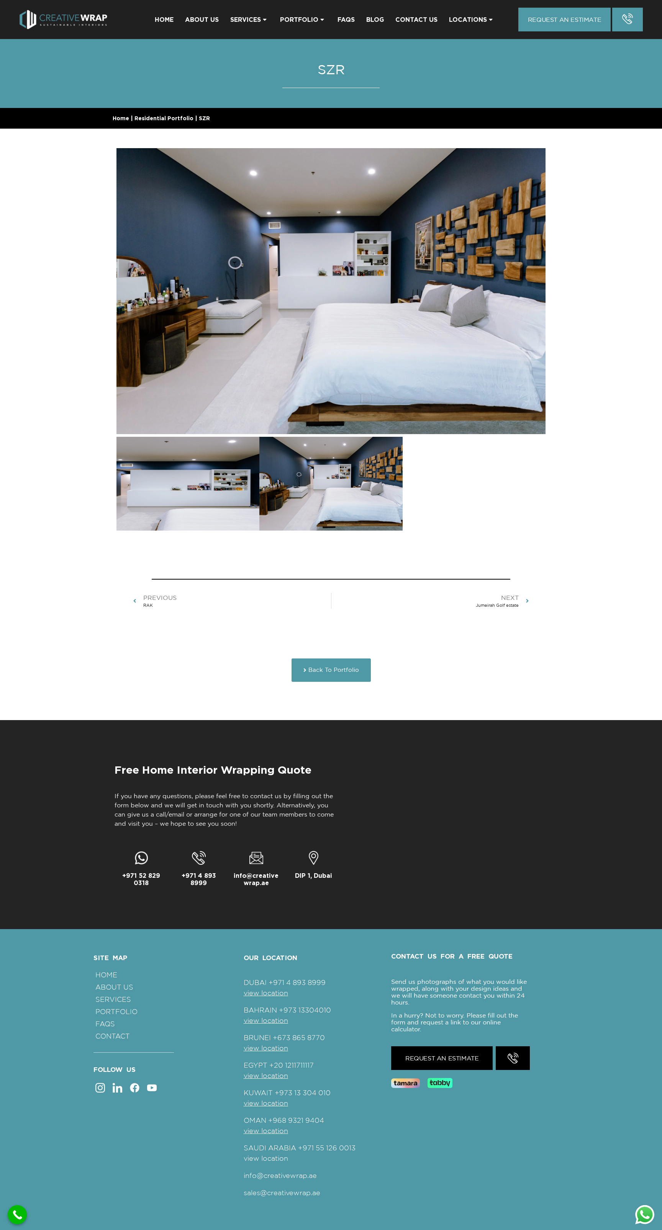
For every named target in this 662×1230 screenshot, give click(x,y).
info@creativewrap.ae (256, 879)
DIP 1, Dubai (313, 875)
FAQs (346, 19)
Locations (468, 19)
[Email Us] (256, 858)
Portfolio (299, 19)
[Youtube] (152, 1087)
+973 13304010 (305, 1010)
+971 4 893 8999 (199, 879)
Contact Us (416, 19)
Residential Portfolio (163, 118)
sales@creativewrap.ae (282, 1192)
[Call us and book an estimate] (627, 19)
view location (266, 992)
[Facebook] (134, 1087)
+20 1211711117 (291, 1065)
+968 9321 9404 (296, 1120)
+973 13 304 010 (303, 1092)
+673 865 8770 (299, 1037)
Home (164, 19)
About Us (202, 19)
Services (245, 19)
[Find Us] (314, 858)
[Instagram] (100, 1087)
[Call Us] (199, 858)
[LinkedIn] (117, 1087)
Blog (375, 19)
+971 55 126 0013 (327, 1148)
